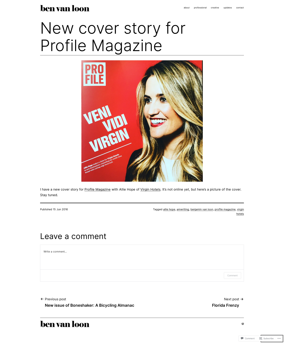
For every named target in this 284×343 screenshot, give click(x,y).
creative (215, 7)
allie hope (169, 209)
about (187, 7)
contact (240, 7)
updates (228, 7)
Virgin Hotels (150, 189)
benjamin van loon (201, 209)
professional (200, 7)
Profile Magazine (97, 189)
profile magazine (225, 209)
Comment (232, 275)
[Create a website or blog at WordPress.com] (243, 323)
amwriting (183, 209)
